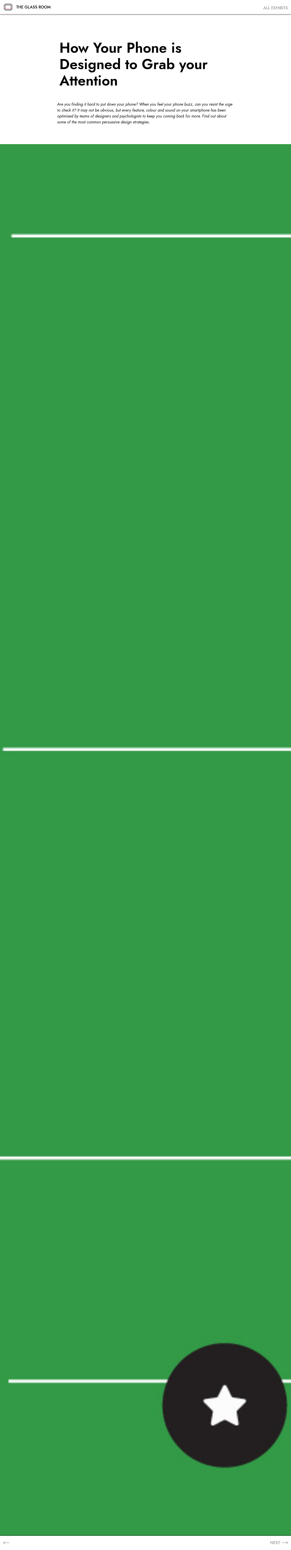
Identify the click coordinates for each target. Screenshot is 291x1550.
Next (275, 1543)
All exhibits (275, 8)
